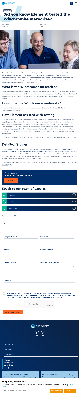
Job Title (43, 237)
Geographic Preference (49, 262)
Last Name (44, 224)
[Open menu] (75, 3)
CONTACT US (10, 180)
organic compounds (13, 129)
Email (6, 250)
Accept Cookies (56, 390)
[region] (39, 386)
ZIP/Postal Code (10, 262)
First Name (8, 224)
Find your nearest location (11, 216)
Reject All (70, 390)
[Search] (71, 3)
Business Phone (46, 250)
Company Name (10, 237)
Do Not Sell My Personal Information (14, 390)
